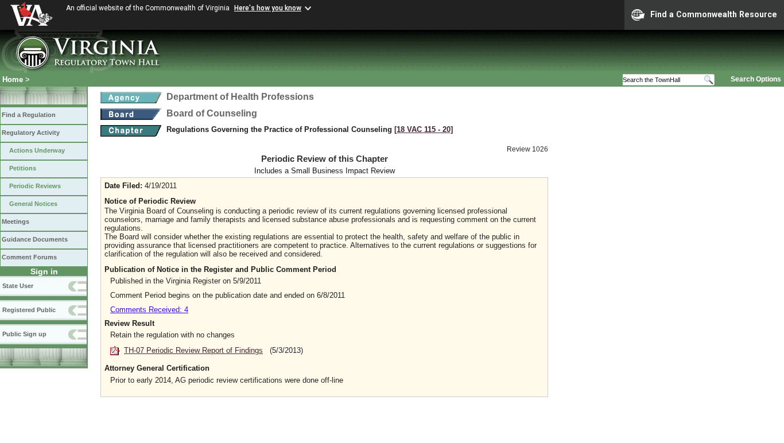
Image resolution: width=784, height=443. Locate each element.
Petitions (22, 168)
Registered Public (29, 309)
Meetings (15, 221)
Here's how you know (267, 8)
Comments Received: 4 (149, 309)
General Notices (33, 203)
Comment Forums (29, 257)
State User (17, 285)
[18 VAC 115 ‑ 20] (423, 129)
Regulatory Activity (31, 132)
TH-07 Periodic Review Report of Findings (193, 350)
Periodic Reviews (35, 185)
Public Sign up (24, 334)
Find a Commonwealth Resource (713, 14)
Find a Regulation (29, 114)
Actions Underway (37, 150)
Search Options (756, 79)
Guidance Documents (35, 239)
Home (12, 79)
